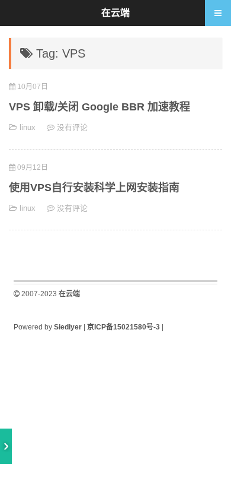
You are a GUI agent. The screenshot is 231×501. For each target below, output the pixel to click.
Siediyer (68, 327)
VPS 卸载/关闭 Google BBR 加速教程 (99, 107)
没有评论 (72, 127)
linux (28, 127)
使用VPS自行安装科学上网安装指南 (94, 188)
